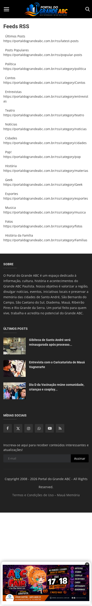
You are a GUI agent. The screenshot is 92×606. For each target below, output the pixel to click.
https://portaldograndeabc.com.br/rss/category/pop (42, 157)
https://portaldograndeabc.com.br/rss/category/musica (44, 212)
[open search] (87, 9)
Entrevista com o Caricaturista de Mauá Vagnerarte (57, 364)
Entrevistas (12, 92)
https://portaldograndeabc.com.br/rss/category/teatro (43, 115)
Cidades (10, 138)
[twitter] (18, 428)
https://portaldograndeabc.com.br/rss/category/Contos (44, 82)
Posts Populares (16, 50)
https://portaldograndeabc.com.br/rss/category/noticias (45, 129)
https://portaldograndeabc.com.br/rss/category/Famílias (45, 240)
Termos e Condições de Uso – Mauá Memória (46, 495)
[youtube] (49, 428)
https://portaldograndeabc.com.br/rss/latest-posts (41, 41)
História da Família (18, 235)
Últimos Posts (14, 36)
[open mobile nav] (6, 9)
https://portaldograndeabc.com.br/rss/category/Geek (42, 184)
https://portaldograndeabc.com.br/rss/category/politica (44, 69)
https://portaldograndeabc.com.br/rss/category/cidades (45, 143)
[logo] (46, 9)
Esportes (10, 194)
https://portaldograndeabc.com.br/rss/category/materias (45, 170)
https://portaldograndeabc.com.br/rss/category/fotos (42, 226)
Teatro (9, 110)
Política (9, 64)
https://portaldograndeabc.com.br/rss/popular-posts (42, 55)
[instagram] (28, 428)
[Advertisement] (46, 559)
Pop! (7, 152)
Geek (8, 180)
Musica (9, 207)
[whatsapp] (39, 428)
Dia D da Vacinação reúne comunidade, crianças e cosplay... (56, 387)
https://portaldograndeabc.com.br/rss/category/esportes (45, 198)
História (10, 166)
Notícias (10, 124)
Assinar (79, 458)
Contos (9, 78)
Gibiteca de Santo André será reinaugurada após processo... (50, 342)
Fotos (8, 221)
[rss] (60, 428)
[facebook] (7, 428)
